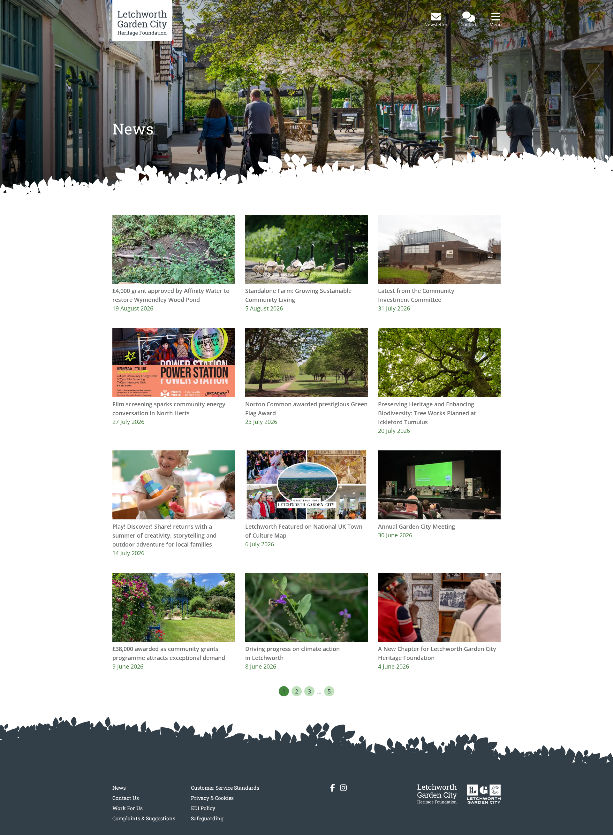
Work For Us (127, 808)
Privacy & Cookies (212, 797)
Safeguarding (207, 818)
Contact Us (125, 797)
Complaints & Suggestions (143, 818)
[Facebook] (332, 788)
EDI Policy (203, 808)
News (119, 787)
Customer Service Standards (225, 787)
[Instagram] (343, 788)
